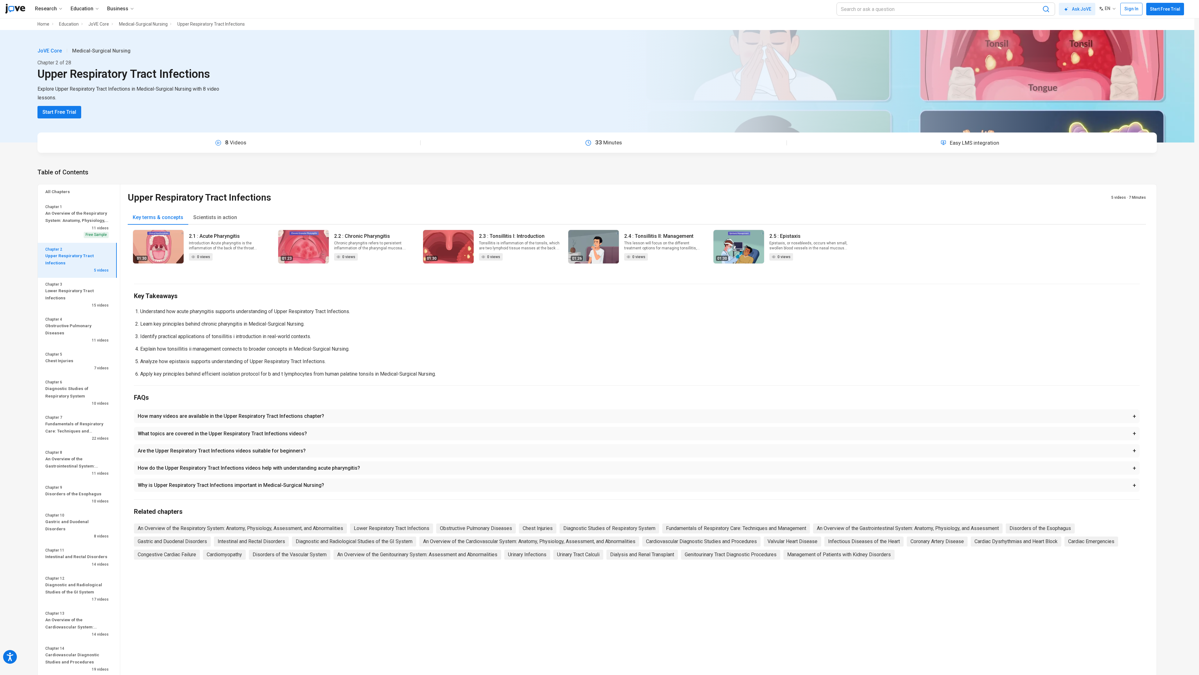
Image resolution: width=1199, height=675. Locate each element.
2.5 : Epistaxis (785, 236)
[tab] (158, 218)
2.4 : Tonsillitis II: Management (658, 236)
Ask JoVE (1081, 9)
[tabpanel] (637, 250)
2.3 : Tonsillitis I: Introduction (512, 236)
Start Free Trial (1165, 9)
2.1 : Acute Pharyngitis (214, 236)
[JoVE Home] (15, 9)
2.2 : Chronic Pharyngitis (362, 236)
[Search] (1046, 9)
